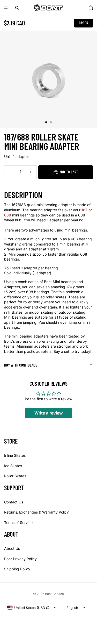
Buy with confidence (20, 364)
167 (84, 210)
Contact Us (13, 502)
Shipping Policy (17, 569)
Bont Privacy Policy (20, 559)
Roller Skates (15, 476)
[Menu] (6, 8)
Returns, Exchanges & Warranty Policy (36, 512)
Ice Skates (13, 465)
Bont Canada (54, 594)
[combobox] (28, 608)
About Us (12, 548)
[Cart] (90, 7)
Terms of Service (18, 522)
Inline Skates (15, 455)
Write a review (48, 413)
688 (7, 215)
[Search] (17, 7)
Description (23, 195)
